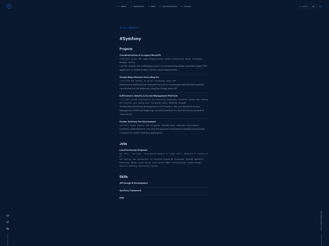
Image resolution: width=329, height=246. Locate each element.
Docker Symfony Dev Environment (138, 122)
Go (145, 81)
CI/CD (140, 163)
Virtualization (179, 163)
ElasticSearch (192, 125)
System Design (194, 163)
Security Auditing (128, 166)
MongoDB (123, 62)
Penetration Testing (148, 166)
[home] (9, 6)
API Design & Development (134, 183)
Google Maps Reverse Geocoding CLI (139, 77)
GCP (174, 81)
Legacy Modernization (153, 59)
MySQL (188, 59)
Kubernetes (172, 100)
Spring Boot (143, 103)
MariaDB (165, 125)
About (123, 6)
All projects (131, 28)
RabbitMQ (173, 103)
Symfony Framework (130, 191)
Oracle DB (168, 159)
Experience (139, 6)
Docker (134, 59)
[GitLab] (7, 216)
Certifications (170, 6)
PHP (139, 59)
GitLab (148, 163)
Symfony (131, 62)
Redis (169, 81)
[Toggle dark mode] (320, 6)
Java (135, 103)
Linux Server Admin (161, 163)
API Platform (126, 103)
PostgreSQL (197, 59)
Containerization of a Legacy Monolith (140, 55)
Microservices (159, 100)
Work (153, 6)
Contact (187, 6)
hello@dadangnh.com (321, 221)
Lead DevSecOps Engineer (134, 150)
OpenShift (183, 100)
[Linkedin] (7, 228)
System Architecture (174, 59)
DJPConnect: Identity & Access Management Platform (148, 96)
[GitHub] (7, 222)
